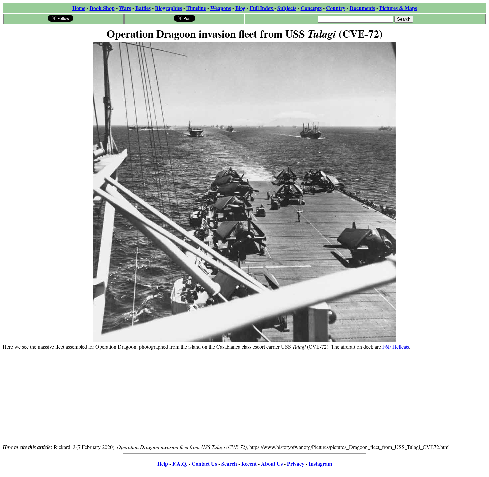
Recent (249, 463)
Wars (125, 8)
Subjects (286, 8)
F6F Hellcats (395, 346)
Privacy (295, 463)
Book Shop (102, 8)
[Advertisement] (244, 396)
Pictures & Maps (398, 8)
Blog (240, 8)
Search (229, 463)
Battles (143, 8)
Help (162, 463)
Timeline (196, 8)
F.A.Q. (179, 463)
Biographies (168, 8)
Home (78, 8)
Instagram (320, 463)
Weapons (220, 8)
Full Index (262, 8)
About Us (272, 463)
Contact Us (204, 463)
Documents (362, 8)
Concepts (311, 8)
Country (335, 8)
